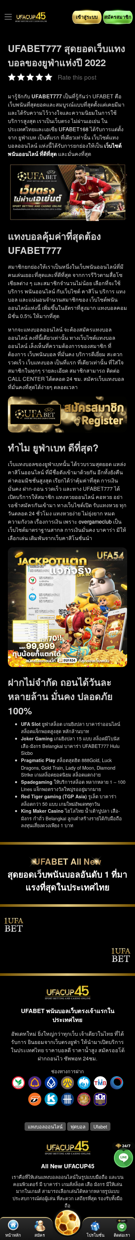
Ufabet (100, 1126)
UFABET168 (73, 129)
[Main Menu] (8, 17)
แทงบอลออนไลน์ (45, 1126)
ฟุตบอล (78, 1126)
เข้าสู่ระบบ (87, 16)
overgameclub (95, 521)
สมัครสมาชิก (117, 16)
